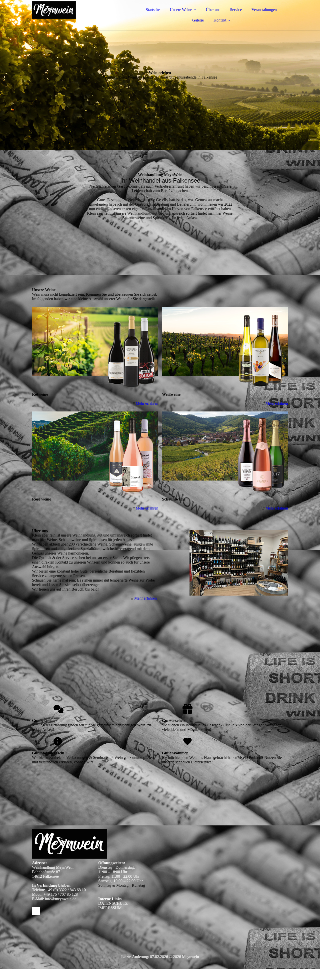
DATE (103, 903)
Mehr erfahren (147, 403)
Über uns (213, 10)
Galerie (198, 20)
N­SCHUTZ (118, 903)
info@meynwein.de (60, 899)
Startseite (153, 10)
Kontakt (220, 20)
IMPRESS (106, 908)
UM (118, 908)
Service (236, 10)
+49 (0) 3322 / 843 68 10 (66, 890)
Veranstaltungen (264, 10)
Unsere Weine (181, 10)
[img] (76, 17)
